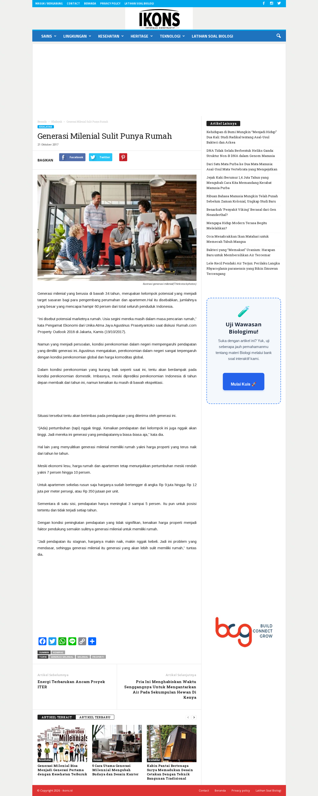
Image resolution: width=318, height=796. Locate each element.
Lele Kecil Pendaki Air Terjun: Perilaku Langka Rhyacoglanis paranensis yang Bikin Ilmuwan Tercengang (243, 268)
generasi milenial (62, 656)
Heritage (139, 36)
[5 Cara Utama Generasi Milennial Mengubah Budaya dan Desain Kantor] (117, 743)
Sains (46, 36)
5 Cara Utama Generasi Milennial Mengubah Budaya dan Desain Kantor (115, 769)
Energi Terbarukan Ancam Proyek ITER (71, 684)
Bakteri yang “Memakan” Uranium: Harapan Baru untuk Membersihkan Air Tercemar (240, 252)
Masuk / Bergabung (49, 3)
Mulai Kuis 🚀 (243, 384)
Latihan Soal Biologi (139, 3)
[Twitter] (279, 3)
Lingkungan (75, 36)
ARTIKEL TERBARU (95, 717)
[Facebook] (264, 3)
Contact (73, 3)
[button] (278, 36)
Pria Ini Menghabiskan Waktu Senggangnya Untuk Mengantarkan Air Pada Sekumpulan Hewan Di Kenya (160, 689)
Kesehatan (108, 36)
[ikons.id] (159, 18)
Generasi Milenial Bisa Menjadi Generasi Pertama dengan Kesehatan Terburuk (62, 769)
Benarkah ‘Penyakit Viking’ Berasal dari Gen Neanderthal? (241, 212)
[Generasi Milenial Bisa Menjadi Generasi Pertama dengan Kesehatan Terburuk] (62, 743)
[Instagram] (272, 3)
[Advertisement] (159, 79)
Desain (97, 760)
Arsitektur (154, 760)
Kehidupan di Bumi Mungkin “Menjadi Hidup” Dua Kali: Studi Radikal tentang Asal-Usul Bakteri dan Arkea (241, 137)
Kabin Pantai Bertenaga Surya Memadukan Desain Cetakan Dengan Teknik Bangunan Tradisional (170, 772)
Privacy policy (110, 3)
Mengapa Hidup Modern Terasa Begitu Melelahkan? (236, 225)
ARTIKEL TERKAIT (56, 717)
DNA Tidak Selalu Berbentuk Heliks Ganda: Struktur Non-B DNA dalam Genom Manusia (240, 153)
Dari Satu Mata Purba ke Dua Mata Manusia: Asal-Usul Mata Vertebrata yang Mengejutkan (241, 166)
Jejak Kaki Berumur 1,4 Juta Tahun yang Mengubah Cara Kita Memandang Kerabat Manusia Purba (239, 182)
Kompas (58, 652)
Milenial (83, 656)
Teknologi (170, 36)
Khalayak (45, 126)
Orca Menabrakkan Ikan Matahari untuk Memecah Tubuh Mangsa (237, 239)
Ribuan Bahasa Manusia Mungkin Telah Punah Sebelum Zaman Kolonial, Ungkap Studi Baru (242, 198)
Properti (98, 656)
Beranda (90, 3)
